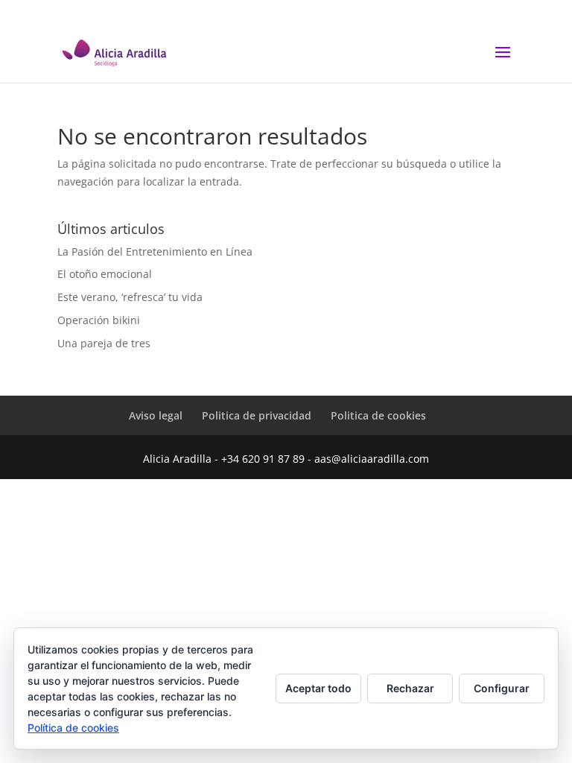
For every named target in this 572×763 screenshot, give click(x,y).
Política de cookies (73, 727)
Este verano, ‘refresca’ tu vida (130, 297)
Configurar (502, 688)
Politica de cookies (378, 415)
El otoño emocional (104, 274)
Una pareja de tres (103, 343)
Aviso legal (155, 415)
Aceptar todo (318, 688)
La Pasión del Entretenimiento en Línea (154, 251)
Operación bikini (98, 320)
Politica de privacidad (256, 415)
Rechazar (410, 688)
